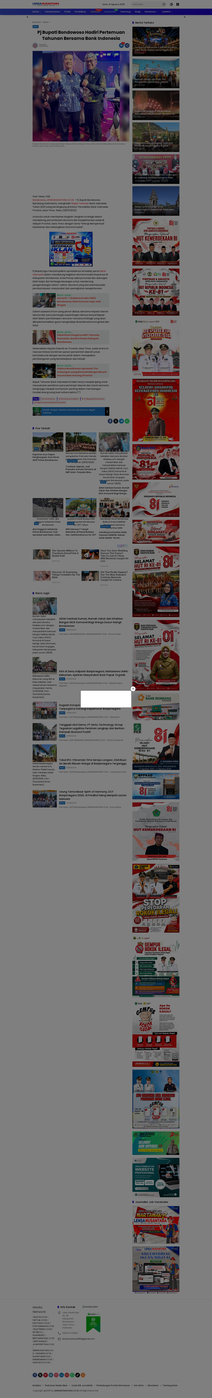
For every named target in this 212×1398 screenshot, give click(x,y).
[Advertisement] (105, 698)
